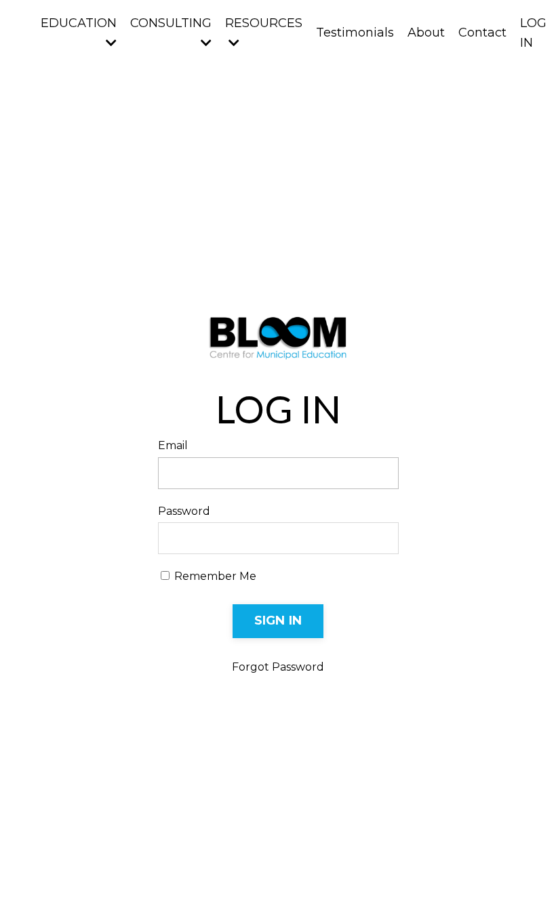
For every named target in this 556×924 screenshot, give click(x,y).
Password (184, 511)
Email (173, 445)
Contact (482, 32)
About (426, 32)
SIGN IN (278, 620)
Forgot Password (278, 666)
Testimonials (355, 32)
